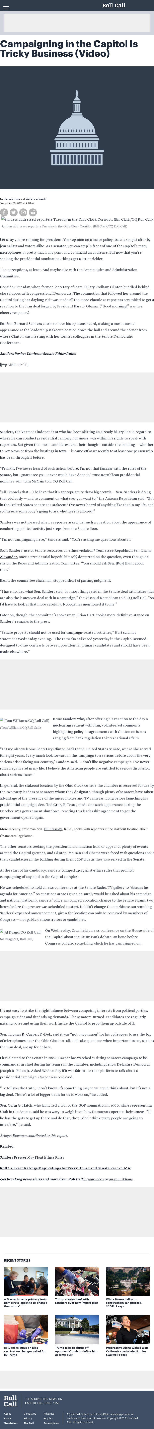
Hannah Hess (12, 199)
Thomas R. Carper (23, 1034)
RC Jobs (48, 1418)
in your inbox (93, 1179)
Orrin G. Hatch (20, 1105)
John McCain (33, 481)
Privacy (28, 1418)
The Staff (29, 1423)
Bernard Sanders (28, 324)
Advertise (49, 1413)
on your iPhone (121, 1179)
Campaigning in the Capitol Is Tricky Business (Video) (69, 48)
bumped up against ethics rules (87, 870)
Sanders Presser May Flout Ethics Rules (32, 1157)
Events (7, 1418)
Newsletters (10, 1423)
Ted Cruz (53, 805)
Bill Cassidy (53, 828)
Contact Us (30, 1413)
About (7, 1413)
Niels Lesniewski (36, 199)
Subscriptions (51, 1423)
